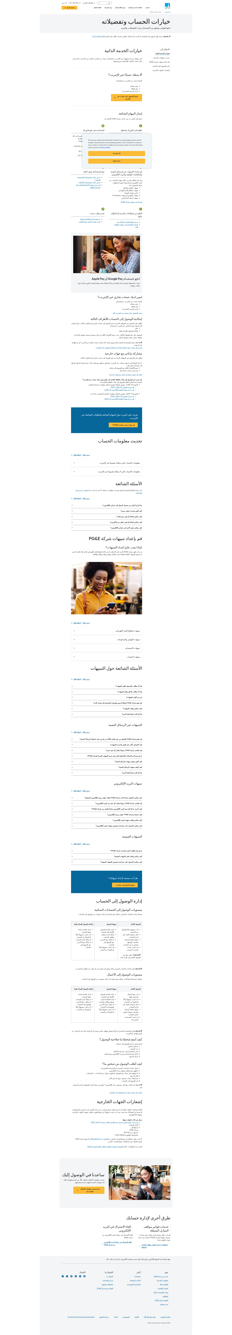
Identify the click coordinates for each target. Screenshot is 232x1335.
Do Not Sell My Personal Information (81, 1317)
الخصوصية (126, 1317)
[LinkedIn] (76, 1276)
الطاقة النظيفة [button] (97, 8)
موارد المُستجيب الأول (160, 1292)
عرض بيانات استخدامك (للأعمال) (89, 182)
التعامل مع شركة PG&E (105, 1288)
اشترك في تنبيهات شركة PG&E (131, 202)
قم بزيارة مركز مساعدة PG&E (124, 425)
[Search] (99, 3)
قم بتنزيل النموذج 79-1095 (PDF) (122, 396)
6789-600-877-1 (98, 36)
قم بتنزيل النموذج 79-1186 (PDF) (122, 387)
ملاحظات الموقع (107, 1284)
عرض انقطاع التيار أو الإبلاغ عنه (127, 222)
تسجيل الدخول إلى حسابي (126, 885)
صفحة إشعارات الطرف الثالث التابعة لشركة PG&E (104, 1147)
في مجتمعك (164, 1304)
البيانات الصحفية (135, 1280)
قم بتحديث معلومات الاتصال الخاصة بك (90, 1190)
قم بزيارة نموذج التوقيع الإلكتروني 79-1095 (119, 399)
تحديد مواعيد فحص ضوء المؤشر (89, 222)
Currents (137, 1276)
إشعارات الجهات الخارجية (161, 70)
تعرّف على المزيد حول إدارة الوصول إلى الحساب (125, 1092)
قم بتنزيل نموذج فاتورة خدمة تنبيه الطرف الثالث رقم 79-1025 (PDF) (114, 1122)
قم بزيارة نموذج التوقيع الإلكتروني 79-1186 (119, 390)
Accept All (117, 153)
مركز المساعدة (108, 1280)
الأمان (116, 1317)
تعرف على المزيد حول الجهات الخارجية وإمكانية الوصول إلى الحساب (119, 348)
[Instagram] (67, 1276)
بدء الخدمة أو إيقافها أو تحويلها (90, 219)
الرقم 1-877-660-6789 (98, 1139)
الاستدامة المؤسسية (134, 1284)
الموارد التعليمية (163, 1288)
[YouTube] (71, 1276)
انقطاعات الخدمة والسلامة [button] (135, 8)
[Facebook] (84, 1276)
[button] (89, 3)
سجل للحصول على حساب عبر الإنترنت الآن (127, 313)
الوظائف (165, 1296)
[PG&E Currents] (63, 1276)
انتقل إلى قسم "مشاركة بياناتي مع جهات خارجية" (125, 375)
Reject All (116, 161)
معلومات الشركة (162, 1280)
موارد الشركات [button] (108, 8)
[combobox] (104, 2)
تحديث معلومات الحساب (161, 58)
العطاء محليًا (164, 1284)
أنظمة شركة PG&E (161, 1300)
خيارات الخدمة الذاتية (162, 53)
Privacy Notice (105, 147)
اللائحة (136, 1317)
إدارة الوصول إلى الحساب (161, 66)
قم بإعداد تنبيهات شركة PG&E (159, 62)
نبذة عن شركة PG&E (161, 1276)
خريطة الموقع (104, 1317)
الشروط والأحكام (149, 1317)
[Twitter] (80, 1276)
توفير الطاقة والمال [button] (120, 8)
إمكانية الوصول (165, 1317)
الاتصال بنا (109, 1276)
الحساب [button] (147, 8)
